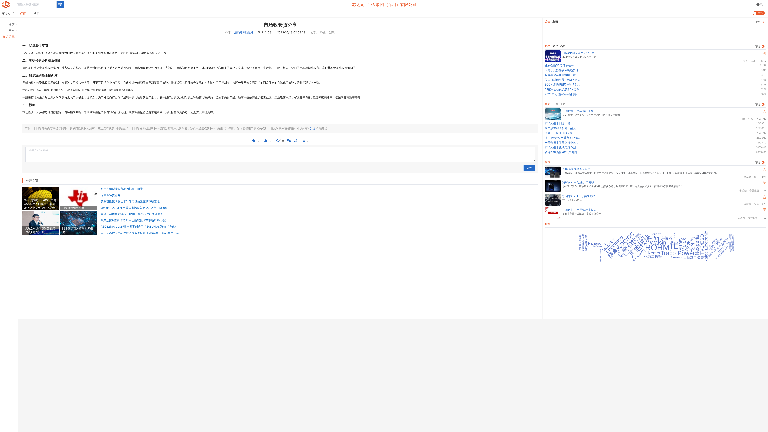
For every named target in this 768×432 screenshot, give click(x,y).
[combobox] (37, 4)
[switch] (759, 13)
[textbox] (34, 4)
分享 (280, 140)
